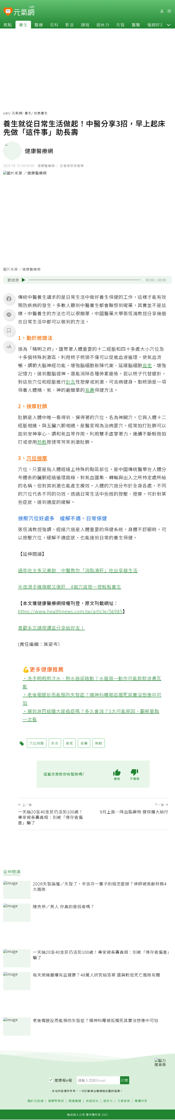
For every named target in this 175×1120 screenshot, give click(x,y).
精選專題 (75, 1101)
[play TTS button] (23, 280)
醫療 (38, 25)
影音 (69, 25)
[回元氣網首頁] (24, 11)
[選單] (169, 11)
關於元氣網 (36, 1101)
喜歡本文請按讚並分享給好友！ (51, 627)
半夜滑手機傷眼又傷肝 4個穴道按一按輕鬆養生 (69, 586)
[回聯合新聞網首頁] (8, 11)
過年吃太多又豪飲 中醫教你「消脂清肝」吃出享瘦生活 (78, 570)
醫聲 (136, 25)
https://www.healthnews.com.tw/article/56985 (70, 611)
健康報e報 (63, 1080)
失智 (120, 25)
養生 (23, 25)
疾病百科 (92, 1101)
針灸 (70, 381)
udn (6, 113)
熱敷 (42, 441)
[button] (168, 25)
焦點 (7, 25)
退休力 (102, 25)
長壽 (90, 390)
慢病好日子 (158, 25)
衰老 (147, 365)
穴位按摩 (36, 457)
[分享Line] (9, 314)
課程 (85, 25)
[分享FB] (9, 298)
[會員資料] (162, 11)
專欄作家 (141, 1101)
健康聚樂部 (56, 1101)
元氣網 (17, 113)
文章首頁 (123, 1101)
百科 (54, 25)
